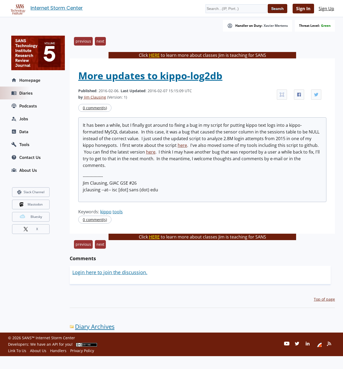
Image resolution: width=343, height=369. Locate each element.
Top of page (324, 299)
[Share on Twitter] (316, 95)
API (55, 344)
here (182, 145)
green (326, 26)
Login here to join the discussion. (109, 272)
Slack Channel (34, 192)
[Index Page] (17, 8)
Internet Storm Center (57, 8)
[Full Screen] (282, 95)
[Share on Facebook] (299, 95)
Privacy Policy (82, 350)
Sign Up (326, 9)
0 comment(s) (95, 107)
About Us (28, 170)
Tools (24, 144)
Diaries (26, 93)
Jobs (23, 119)
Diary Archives (94, 326)
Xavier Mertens (276, 26)
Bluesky (36, 216)
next (100, 41)
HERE (154, 55)
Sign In (303, 9)
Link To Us (17, 350)
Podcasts (28, 106)
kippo (105, 212)
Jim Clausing (95, 97)
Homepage (29, 80)
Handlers (58, 350)
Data (23, 132)
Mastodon (35, 204)
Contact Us (30, 157)
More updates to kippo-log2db (150, 75)
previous (83, 41)
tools (118, 212)
